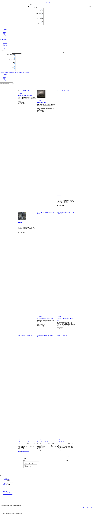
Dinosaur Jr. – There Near (23, 224)
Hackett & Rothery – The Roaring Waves (45, 441)
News (4, 483)
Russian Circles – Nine (41, 102)
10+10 (4, 478)
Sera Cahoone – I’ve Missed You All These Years (65, 319)
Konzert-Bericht (6, 482)
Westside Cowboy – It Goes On (63, 197)
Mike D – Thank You (61, 441)
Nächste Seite (27, 451)
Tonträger (20, 93)
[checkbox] (36, 10)
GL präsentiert (6, 479)
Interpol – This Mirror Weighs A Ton (25, 95)
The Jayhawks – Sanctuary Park (24, 441)
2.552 (22, 451)
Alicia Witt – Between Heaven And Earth (45, 318)
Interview (5, 480)
